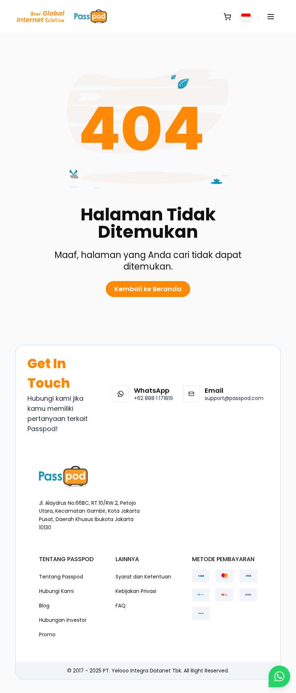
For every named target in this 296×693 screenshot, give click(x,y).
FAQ (121, 605)
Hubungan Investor (63, 620)
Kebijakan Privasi (136, 591)
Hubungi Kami (56, 591)
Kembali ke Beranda (148, 288)
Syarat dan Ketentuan (143, 576)
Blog (44, 605)
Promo (47, 634)
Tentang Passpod (61, 576)
